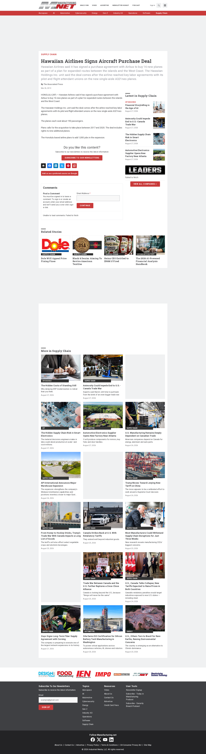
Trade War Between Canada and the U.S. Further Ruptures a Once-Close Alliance (101, 586)
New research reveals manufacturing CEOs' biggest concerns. (143, 543)
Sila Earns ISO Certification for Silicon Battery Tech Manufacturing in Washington (102, 639)
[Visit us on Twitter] (99, 739)
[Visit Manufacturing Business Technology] (159, 674)
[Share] (49, 165)
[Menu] (165, 5)
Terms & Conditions (109, 745)
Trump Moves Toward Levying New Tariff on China (142, 484)
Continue (85, 205)
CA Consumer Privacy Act (130, 745)
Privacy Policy (93, 745)
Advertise (80, 745)
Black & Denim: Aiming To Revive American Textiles (87, 261)
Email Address (84, 193)
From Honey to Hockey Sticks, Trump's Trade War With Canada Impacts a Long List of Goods (61, 536)
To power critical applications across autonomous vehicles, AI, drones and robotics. (103, 647)
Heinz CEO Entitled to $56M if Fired (116, 260)
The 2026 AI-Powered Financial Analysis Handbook (148, 261)
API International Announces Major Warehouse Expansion (58, 484)
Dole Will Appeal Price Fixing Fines (54, 260)
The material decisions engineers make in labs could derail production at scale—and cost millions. (59, 442)
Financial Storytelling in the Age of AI (137, 106)
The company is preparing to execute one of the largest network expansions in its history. (60, 644)
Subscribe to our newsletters (82, 158)
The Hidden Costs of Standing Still (58, 385)
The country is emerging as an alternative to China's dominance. (144, 647)
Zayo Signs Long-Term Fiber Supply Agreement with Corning (59, 637)
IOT (43, 428)
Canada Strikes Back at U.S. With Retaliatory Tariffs (99, 534)
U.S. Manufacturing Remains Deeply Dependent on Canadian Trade (143, 434)
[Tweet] (62, 165)
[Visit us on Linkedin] (111, 739)
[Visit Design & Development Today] (47, 674)
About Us (58, 745)
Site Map (147, 745)
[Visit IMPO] (103, 674)
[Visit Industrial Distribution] (122, 674)
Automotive (90, 428)
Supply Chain (49, 54)
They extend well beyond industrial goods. (101, 539)
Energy (130, 631)
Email (41, 695)
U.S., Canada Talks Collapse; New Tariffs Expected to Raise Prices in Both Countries (142, 586)
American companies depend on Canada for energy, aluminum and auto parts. (144, 440)
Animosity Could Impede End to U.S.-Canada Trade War (137, 121)
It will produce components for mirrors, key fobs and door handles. (101, 440)
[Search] (158, 5)
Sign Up (46, 707)
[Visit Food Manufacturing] (65, 674)
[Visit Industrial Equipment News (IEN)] (83, 674)
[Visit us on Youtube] (105, 739)
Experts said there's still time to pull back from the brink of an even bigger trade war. (101, 393)
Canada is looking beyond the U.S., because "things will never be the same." (101, 594)
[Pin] (68, 165)
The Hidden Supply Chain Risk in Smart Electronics (138, 137)
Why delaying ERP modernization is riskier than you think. (59, 390)
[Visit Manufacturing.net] (140, 674)
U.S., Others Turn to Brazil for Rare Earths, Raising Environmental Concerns (142, 639)
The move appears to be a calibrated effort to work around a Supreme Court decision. (144, 490)
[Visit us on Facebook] (93, 739)
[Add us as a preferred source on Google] (74, 165)
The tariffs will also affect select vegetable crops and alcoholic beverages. (59, 543)
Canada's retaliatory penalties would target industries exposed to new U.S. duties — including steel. (143, 595)
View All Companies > (145, 184)
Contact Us (69, 745)
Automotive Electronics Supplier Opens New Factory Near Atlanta (137, 153)
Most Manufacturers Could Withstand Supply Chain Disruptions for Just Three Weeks (144, 536)
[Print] (43, 165)
